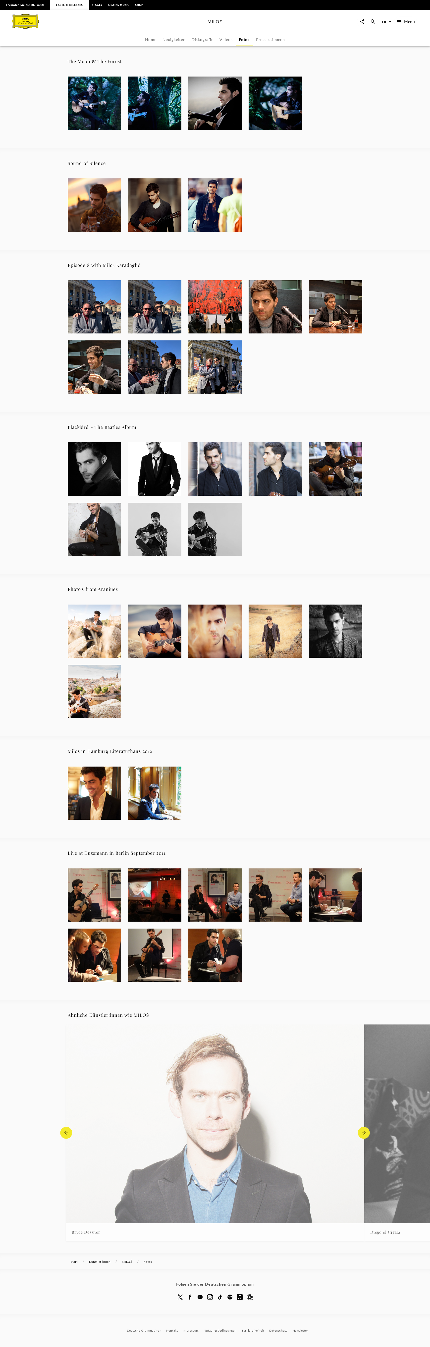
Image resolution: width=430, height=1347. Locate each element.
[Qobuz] (250, 1297)
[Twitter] (180, 1297)
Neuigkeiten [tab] (174, 39)
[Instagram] (210, 1297)
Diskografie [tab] (203, 39)
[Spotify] (230, 1297)
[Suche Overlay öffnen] (373, 22)
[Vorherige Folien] (66, 1133)
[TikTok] (220, 1297)
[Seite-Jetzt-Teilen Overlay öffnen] (362, 22)
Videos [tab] (226, 39)
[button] (94, 103)
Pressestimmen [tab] (270, 39)
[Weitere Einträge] (364, 1133)
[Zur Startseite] (108, 27)
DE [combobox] (384, 21)
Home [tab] (150, 39)
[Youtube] (200, 1297)
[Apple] (240, 1297)
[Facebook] (190, 1297)
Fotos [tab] (244, 39)
